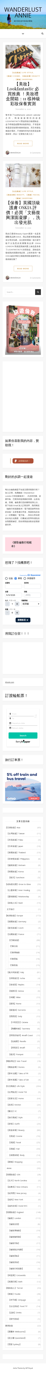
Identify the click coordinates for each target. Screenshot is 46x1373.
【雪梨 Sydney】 (14, 1344)
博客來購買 (18, 351)
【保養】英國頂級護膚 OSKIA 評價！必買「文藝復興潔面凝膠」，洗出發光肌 (23, 212)
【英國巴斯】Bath (14, 1281)
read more (23, 143)
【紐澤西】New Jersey (17, 1193)
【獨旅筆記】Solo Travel (15, 1061)
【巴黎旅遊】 (14, 940)
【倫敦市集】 (14, 1243)
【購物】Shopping (24, 79)
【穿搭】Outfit (13, 1123)
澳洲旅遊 (9, 1325)
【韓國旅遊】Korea (15, 871)
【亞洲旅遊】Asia (12, 827)
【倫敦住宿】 (14, 1224)
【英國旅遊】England (14, 1212)
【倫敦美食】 (14, 1262)
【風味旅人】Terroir (14, 1288)
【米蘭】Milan (14, 997)
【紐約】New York (15, 1199)
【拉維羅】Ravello (18, 1041)
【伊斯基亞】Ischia (16, 978)
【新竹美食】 (14, 1319)
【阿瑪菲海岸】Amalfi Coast (20, 1035)
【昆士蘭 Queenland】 (16, 1338)
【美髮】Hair (14, 1148)
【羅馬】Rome (14, 1003)
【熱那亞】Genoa (16, 991)
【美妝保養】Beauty (31, 76)
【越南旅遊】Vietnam (16, 865)
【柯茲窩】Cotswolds (16, 1275)
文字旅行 (10, 909)
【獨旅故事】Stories (16, 1067)
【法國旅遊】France (15, 934)
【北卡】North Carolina (17, 1180)
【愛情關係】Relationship (18, 896)
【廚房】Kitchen (14, 1104)
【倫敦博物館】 (15, 1230)
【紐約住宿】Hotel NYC (17, 1206)
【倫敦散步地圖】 (16, 1249)
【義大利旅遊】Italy (15, 972)
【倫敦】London (14, 1218)
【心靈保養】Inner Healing (18, 890)
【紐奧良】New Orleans (17, 1186)
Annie (9, 1168)
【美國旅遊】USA (12, 1174)
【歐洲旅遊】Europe (14, 915)
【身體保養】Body (16, 1155)
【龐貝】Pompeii (15, 1054)
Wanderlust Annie (23, 12)
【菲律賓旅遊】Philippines (18, 858)
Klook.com (9, 682)
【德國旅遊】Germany (16, 921)
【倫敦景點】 (14, 1256)
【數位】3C (12, 1111)
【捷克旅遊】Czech (15, 928)
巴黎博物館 (15, 952)
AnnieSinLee (15, 152)
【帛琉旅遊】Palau (15, 839)
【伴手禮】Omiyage (17, 1300)
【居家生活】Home (15, 1098)
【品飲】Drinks (15, 1312)
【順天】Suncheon (16, 877)
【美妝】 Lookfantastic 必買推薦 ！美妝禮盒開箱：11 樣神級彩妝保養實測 (23, 93)
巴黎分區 (14, 946)
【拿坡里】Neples (16, 984)
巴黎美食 (14, 965)
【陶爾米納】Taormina (20, 1028)
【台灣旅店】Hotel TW (17, 1092)
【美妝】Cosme (13, 76)
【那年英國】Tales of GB (18, 1079)
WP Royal (29, 1368)
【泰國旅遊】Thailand (16, 852)
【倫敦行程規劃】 (16, 1268)
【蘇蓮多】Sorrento (17, 1010)
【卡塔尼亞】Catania (19, 1022)
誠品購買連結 (29, 351)
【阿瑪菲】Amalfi (17, 1047)
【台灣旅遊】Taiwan (16, 833)
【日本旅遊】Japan (15, 846)
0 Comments (35, 152)
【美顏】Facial (33, 195)
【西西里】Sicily (15, 1016)
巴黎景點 (14, 958)
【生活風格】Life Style (22, 72)
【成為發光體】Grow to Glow (18, 884)
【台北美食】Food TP (17, 1306)
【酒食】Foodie (13, 1294)
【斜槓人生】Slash (15, 903)
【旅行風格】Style (15, 1117)
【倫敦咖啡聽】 (15, 1236)
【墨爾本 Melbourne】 (16, 1331)
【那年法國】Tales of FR (17, 1073)
